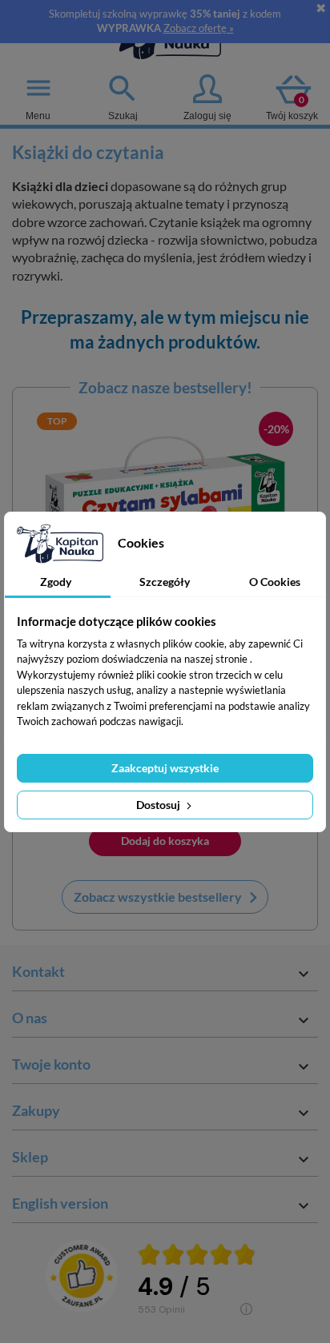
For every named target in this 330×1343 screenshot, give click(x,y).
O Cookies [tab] (274, 581)
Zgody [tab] (55, 581)
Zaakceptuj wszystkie (165, 768)
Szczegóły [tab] (164, 581)
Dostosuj (159, 804)
